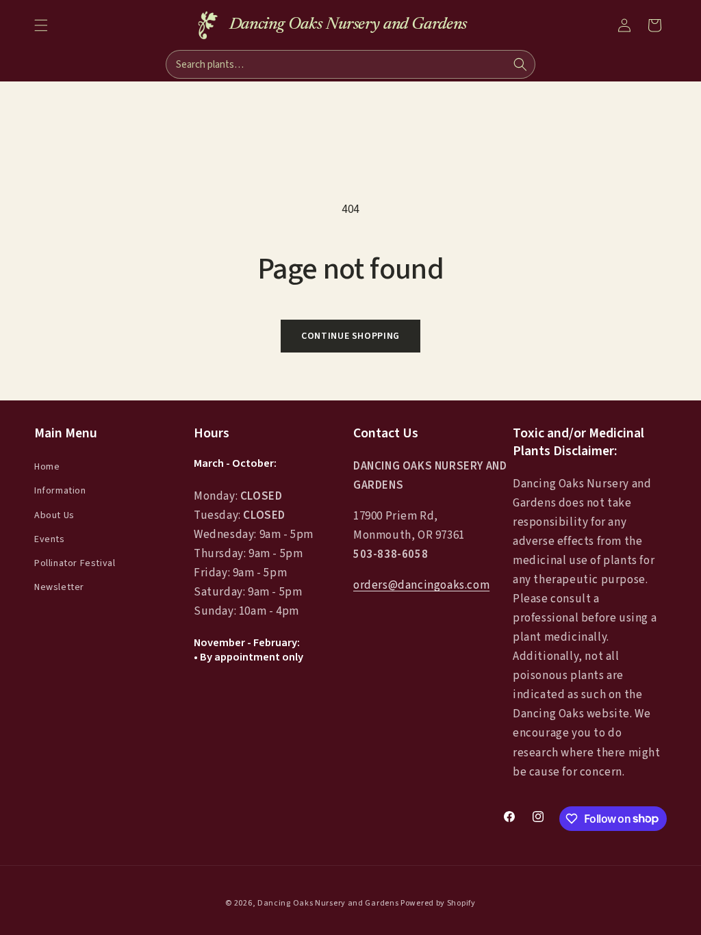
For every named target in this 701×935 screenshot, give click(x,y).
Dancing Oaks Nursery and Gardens (327, 903)
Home (47, 467)
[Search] (520, 64)
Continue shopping (350, 336)
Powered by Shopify (438, 903)
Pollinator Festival (74, 563)
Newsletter (59, 587)
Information (60, 491)
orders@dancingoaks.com (421, 585)
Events (49, 539)
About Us (54, 515)
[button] (41, 25)
